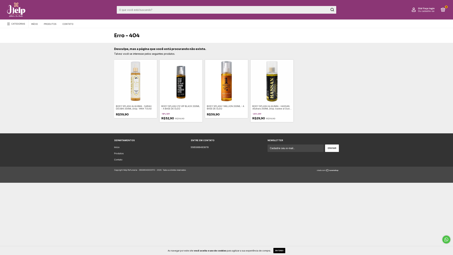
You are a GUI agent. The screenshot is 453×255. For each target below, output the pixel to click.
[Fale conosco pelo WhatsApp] (446, 239)
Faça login (429, 8)
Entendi (279, 251)
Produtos (50, 24)
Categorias (18, 23)
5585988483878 (200, 147)
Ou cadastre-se (426, 11)
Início (34, 24)
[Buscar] (332, 10)
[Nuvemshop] (328, 170)
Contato (67, 24)
